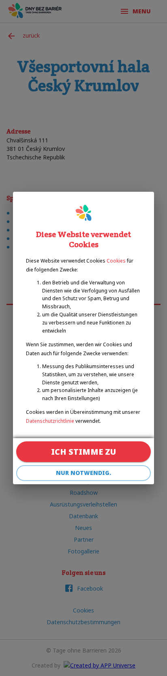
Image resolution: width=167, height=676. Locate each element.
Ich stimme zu (83, 451)
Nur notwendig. (83, 473)
